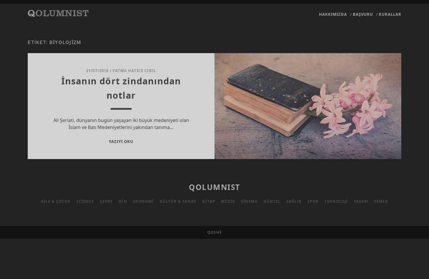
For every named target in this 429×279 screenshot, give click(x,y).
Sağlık (293, 201)
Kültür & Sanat (178, 201)
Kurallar (390, 14)
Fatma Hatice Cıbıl (134, 70)
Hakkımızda (333, 14)
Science (85, 201)
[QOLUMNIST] (58, 14)
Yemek (381, 201)
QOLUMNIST (214, 187)
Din (122, 201)
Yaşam (361, 201)
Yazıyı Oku (121, 141)
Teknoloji (336, 201)
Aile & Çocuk (56, 201)
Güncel (272, 201)
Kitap (208, 201)
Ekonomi (143, 201)
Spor (313, 201)
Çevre (106, 201)
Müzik (228, 201)
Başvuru (363, 14)
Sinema (249, 201)
